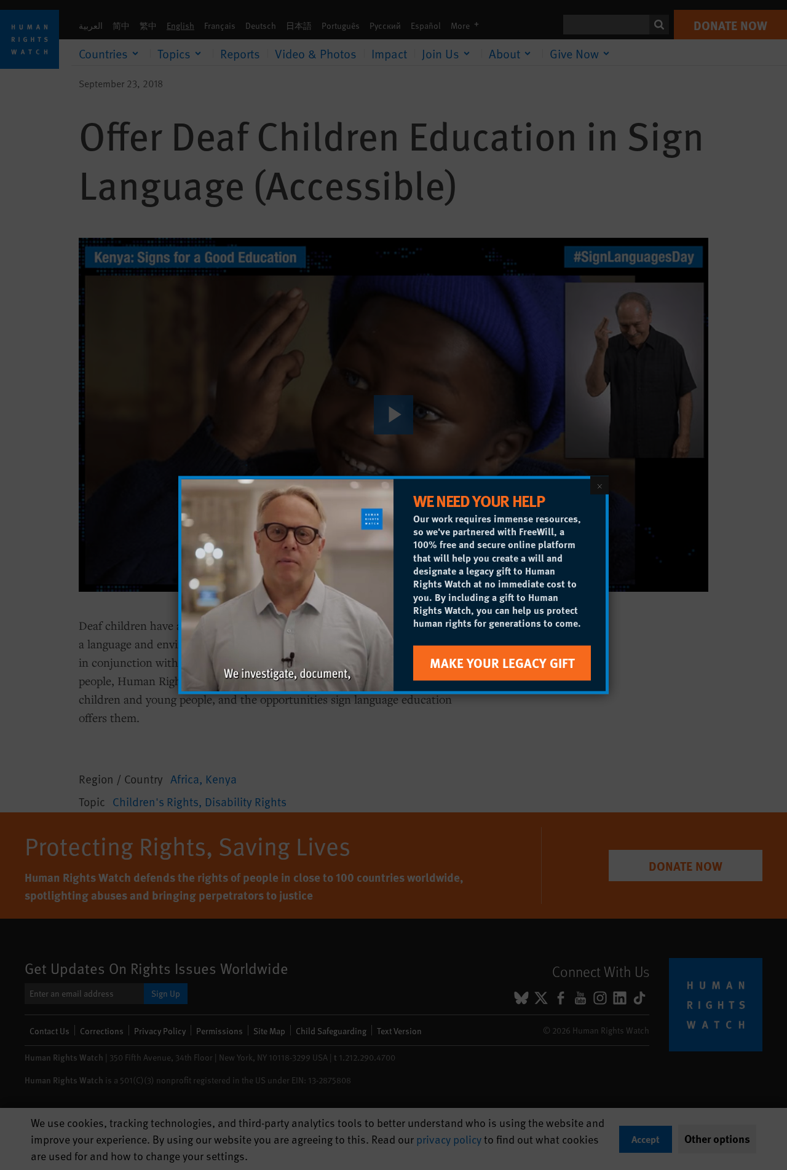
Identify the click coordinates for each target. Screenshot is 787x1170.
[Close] (599, 485)
